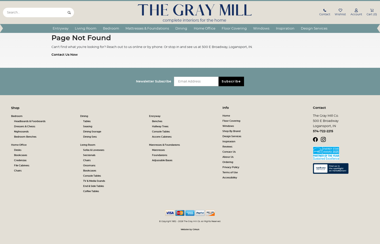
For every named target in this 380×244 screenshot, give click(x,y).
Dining (181, 28)
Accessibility (229, 177)
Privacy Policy (230, 167)
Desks (17, 150)
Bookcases (20, 155)
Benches (157, 121)
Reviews (227, 146)
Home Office (204, 28)
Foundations (159, 155)
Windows (261, 28)
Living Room (85, 28)
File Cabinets (21, 165)
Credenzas (20, 160)
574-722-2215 (323, 131)
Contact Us (229, 152)
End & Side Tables (93, 186)
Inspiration (285, 28)
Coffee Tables (91, 191)
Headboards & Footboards (30, 121)
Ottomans (89, 165)
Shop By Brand (231, 131)
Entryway (60, 28)
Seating (87, 126)
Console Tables (161, 131)
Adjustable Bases (162, 160)
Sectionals (89, 155)
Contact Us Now (64, 54)
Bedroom (111, 28)
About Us (228, 157)
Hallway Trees (160, 126)
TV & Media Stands (94, 181)
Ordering (227, 162)
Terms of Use (230, 172)
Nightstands (21, 131)
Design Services (314, 28)
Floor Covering (234, 28)
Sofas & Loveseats (93, 150)
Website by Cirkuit (190, 230)
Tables (87, 121)
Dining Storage (92, 131)
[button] (324, 13)
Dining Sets (90, 137)
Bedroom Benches (25, 137)
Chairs (18, 170)
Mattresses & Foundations (147, 28)
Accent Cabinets (162, 137)
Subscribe (231, 81)
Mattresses (158, 150)
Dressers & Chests (24, 126)
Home (226, 116)
